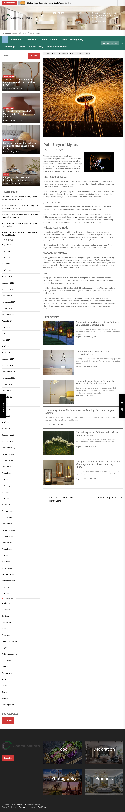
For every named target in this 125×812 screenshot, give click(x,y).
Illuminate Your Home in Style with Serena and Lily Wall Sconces (95, 382)
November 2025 (8, 302)
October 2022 (7, 536)
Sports (53, 39)
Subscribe (8, 720)
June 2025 (6, 334)
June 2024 (6, 410)
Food (44, 39)
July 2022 (6, 555)
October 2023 (7, 460)
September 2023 (9, 467)
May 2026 (6, 264)
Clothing (5, 616)
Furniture (6, 635)
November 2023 (8, 454)
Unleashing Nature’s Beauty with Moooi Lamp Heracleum (97, 433)
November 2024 (8, 378)
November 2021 (8, 581)
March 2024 (7, 429)
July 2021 (5, 587)
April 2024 (6, 422)
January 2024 (7, 441)
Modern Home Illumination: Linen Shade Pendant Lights (19, 233)
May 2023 (6, 492)
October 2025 (7, 308)
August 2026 (7, 245)
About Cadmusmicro (57, 46)
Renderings (9, 46)
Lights (4, 648)
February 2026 (8, 283)
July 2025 (6, 327)
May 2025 (6, 340)
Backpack (6, 610)
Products (31, 39)
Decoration (15, 39)
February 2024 (8, 435)
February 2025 (8, 359)
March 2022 (7, 568)
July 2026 (6, 251)
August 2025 (7, 321)
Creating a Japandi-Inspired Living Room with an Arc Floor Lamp (105, 15)
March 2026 (7, 276)
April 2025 (6, 346)
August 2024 (7, 397)
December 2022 (8, 524)
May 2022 (6, 562)
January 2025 (7, 365)
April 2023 (6, 498)
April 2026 (6, 270)
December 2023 (8, 448)
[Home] (5, 39)
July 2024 (6, 403)
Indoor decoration (9, 641)
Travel (63, 39)
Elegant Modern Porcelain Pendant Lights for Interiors (18, 178)
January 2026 (7, 289)
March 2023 (7, 505)
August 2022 (7, 549)
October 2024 (7, 384)
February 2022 (8, 574)
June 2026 (6, 257)
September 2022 (9, 543)
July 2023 (6, 479)
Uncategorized (8, 705)
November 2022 (8, 530)
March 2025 (7, 353)
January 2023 (7, 517)
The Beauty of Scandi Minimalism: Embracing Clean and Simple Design (79, 411)
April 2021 (6, 593)
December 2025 (8, 295)
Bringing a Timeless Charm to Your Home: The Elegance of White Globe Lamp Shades (98, 464)
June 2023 (6, 486)
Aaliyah (45, 150)
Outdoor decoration (10, 654)
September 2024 (9, 391)
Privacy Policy (36, 46)
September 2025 (9, 314)
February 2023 (8, 511)
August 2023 (7, 473)
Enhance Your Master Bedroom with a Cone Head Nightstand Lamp (19, 146)
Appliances (6, 603)
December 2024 (8, 372)
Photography (76, 39)
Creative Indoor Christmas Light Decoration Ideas (93, 353)
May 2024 (6, 416)
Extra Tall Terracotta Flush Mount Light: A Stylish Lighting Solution (20, 114)
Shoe (4, 679)
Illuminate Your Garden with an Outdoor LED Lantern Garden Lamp (97, 323)
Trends (22, 46)
